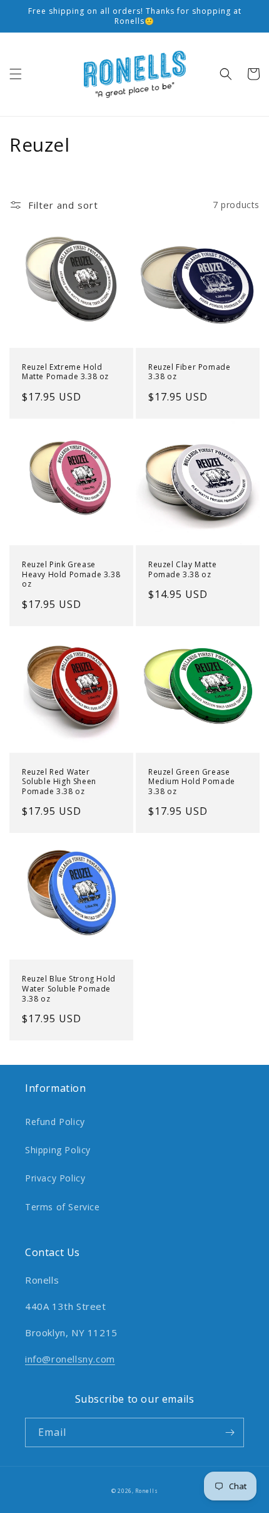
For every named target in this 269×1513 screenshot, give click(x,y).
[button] (15, 74)
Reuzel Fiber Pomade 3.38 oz (189, 372)
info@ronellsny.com (70, 1359)
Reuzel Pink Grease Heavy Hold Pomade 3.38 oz (71, 574)
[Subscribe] (229, 1432)
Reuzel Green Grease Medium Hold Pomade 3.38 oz (191, 782)
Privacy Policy (55, 1178)
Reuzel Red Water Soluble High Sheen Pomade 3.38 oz (59, 782)
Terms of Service (62, 1207)
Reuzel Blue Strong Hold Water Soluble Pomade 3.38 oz (69, 988)
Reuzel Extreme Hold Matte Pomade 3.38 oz (65, 372)
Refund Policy (55, 1122)
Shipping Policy (58, 1150)
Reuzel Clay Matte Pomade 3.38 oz (182, 569)
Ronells (146, 1490)
